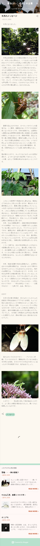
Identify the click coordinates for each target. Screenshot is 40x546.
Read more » (33, 489)
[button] (37, 16)
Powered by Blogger (21, 542)
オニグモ (5, 517)
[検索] (37, 4)
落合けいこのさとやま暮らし (20, 4)
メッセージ (10, 414)
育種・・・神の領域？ (10, 472)
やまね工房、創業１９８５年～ (14, 495)
